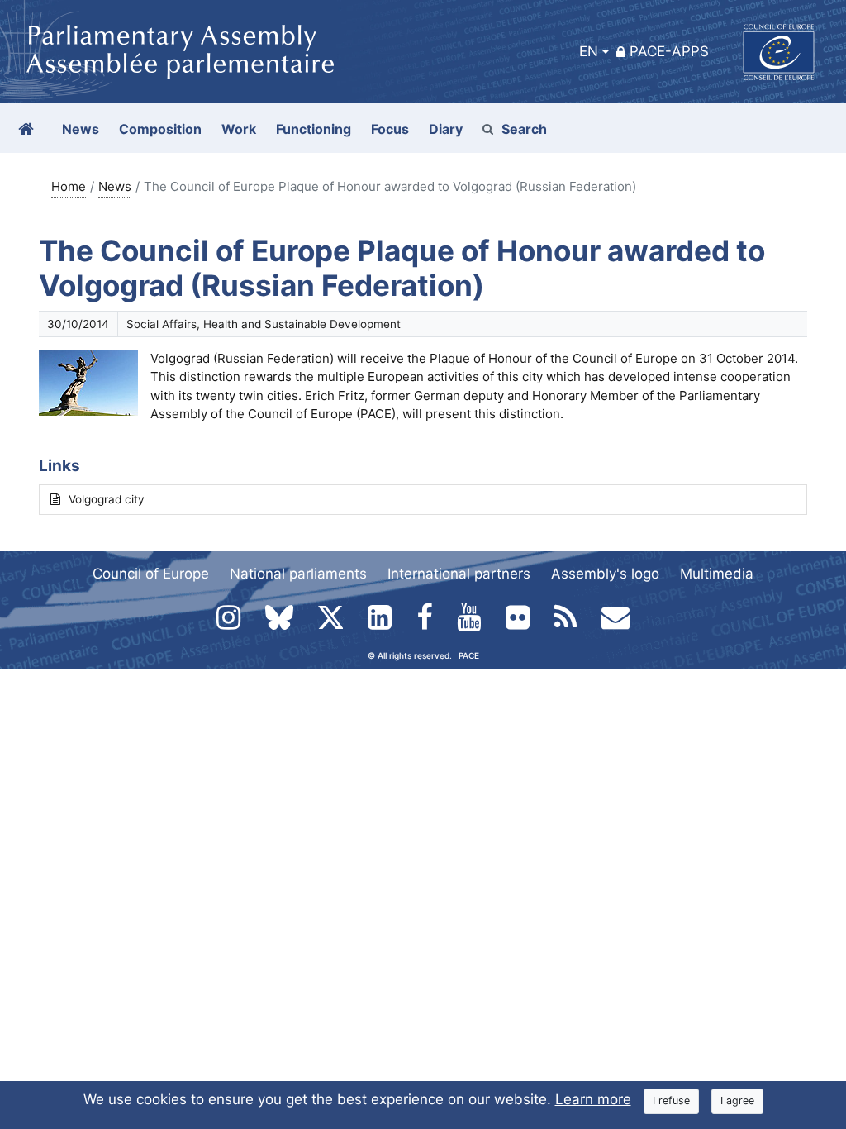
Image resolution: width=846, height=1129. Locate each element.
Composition (160, 129)
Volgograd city (107, 499)
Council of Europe (151, 573)
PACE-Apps (669, 51)
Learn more (593, 1099)
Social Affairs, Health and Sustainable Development (263, 324)
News (114, 186)
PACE (469, 655)
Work (238, 129)
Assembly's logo (605, 573)
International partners (458, 573)
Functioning (313, 129)
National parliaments (298, 573)
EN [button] (588, 51)
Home (68, 186)
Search (524, 129)
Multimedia (716, 573)
